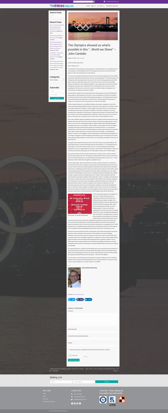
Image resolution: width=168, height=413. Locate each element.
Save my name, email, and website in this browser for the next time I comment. (89, 349)
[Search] (94, 2)
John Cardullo (80, 58)
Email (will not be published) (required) (78, 336)
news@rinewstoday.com (112, 1)
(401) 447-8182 (78, 394)
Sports (82, 294)
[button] (95, 6)
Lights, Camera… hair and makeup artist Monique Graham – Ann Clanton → (102, 370)
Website (70, 343)
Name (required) (72, 329)
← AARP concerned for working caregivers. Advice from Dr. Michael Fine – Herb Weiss (66, 370)
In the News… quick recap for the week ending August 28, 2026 (56, 55)
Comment (70, 311)
